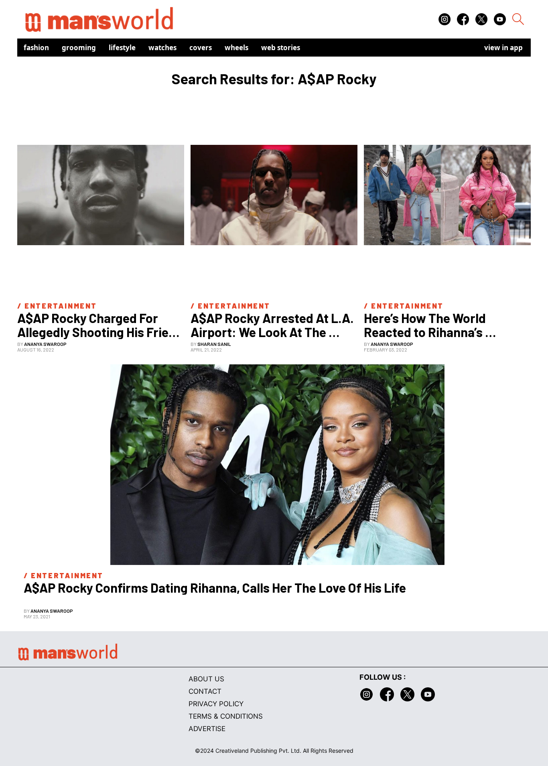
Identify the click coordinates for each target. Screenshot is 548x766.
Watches (162, 47)
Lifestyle (122, 47)
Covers (200, 47)
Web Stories (280, 47)
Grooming (79, 47)
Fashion (36, 47)
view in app (503, 47)
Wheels (236, 47)
